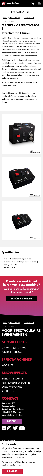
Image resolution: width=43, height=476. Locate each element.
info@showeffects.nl (14, 415)
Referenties (8, 391)
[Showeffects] (16, 3)
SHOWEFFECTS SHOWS (14, 348)
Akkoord (12, 471)
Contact (12, 421)
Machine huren (21, 299)
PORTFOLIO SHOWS (12, 352)
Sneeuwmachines (12, 387)
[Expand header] (39, 3)
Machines (7, 365)
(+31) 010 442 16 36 (12, 412)
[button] (32, 3)
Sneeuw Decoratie (12, 379)
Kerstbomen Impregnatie (16, 383)
